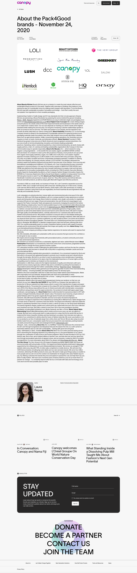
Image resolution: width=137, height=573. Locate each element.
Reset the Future (65, 267)
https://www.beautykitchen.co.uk (35, 122)
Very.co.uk (80, 344)
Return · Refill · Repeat (24, 120)
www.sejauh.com (62, 323)
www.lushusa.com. (55, 207)
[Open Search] (99, 3)
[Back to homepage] (24, 3)
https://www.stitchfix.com (68, 340)
